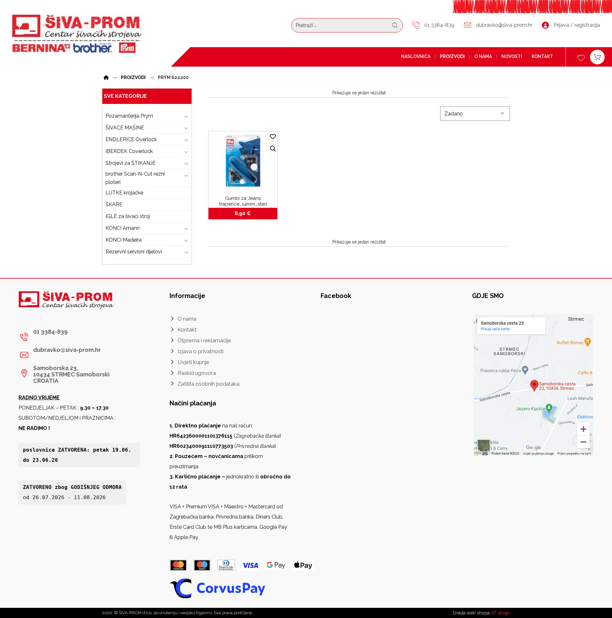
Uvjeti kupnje (193, 362)
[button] (77, 337)
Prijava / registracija (577, 25)
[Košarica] (597, 57)
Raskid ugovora (197, 373)
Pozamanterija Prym (129, 116)
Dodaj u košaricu (246, 213)
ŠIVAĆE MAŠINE (125, 128)
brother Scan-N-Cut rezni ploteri (135, 178)
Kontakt (187, 329)
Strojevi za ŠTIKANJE (131, 163)
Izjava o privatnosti (200, 351)
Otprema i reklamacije (204, 340)
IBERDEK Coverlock (129, 151)
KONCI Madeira (124, 240)
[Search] (395, 25)
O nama (187, 319)
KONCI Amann (123, 228)
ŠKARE (114, 204)
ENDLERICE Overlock (131, 139)
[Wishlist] (581, 57)
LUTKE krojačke (124, 193)
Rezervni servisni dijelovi (134, 252)
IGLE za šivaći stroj (128, 216)
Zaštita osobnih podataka (208, 384)
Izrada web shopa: (472, 612)
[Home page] (106, 76)
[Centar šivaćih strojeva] (77, 34)
